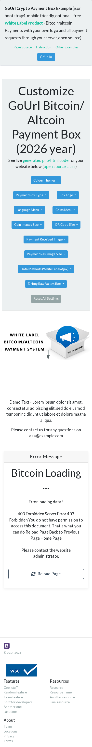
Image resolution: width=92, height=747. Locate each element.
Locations (10, 731)
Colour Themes (44, 180)
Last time (10, 712)
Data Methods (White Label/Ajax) (45, 269)
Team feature (13, 697)
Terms (8, 741)
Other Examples (67, 47)
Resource (56, 688)
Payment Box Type (30, 195)
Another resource (62, 697)
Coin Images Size (26, 224)
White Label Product (24, 23)
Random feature (15, 692)
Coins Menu (64, 210)
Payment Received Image (44, 239)
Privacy (9, 736)
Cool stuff (11, 688)
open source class (60, 166)
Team (8, 726)
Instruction (43, 47)
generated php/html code (45, 160)
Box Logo (67, 195)
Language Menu (28, 210)
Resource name (61, 692)
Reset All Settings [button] (46, 298)
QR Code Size (65, 224)
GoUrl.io (46, 57)
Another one (13, 707)
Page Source (23, 47)
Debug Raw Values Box (45, 284)
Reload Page (48, 573)
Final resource (60, 702)
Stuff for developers (18, 702)
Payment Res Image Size (45, 254)
